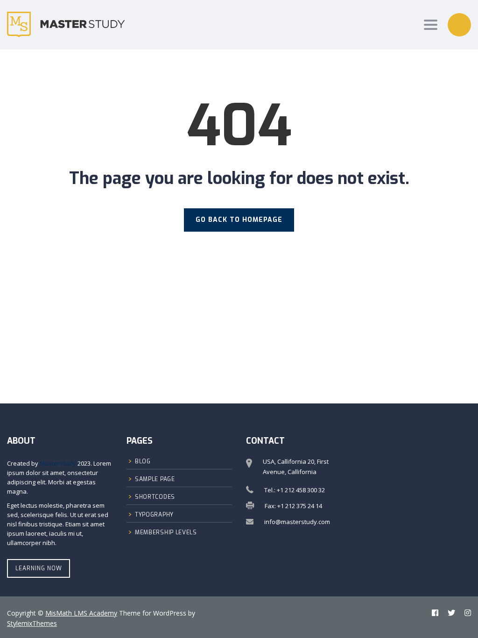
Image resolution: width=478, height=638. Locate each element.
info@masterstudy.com (297, 521)
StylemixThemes (32, 623)
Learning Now (38, 568)
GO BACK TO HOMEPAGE (239, 219)
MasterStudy (58, 463)
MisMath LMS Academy (81, 613)
